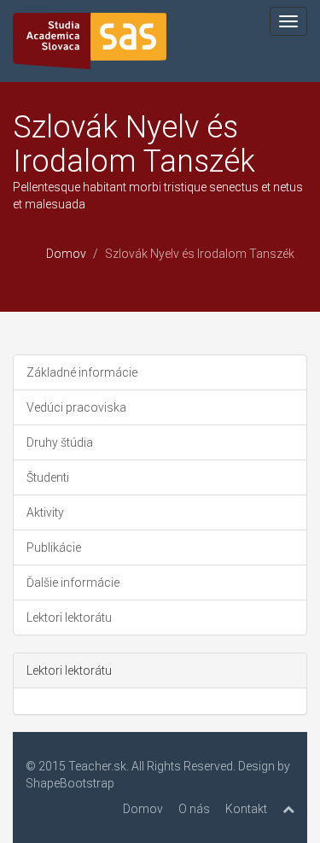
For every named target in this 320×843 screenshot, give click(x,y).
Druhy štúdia (59, 442)
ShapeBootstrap (70, 783)
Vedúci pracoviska (76, 407)
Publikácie (53, 547)
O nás (194, 809)
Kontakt (246, 809)
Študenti (47, 477)
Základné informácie (81, 372)
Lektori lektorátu (69, 617)
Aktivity (45, 512)
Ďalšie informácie (72, 582)
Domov (66, 254)
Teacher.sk (97, 766)
